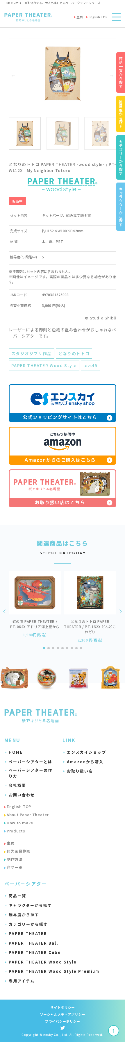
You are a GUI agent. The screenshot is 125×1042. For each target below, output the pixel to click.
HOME (16, 752)
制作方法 (15, 859)
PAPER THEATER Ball (33, 943)
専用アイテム (22, 981)
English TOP (19, 806)
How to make (20, 822)
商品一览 (15, 867)
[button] (13, 74)
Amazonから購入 (85, 761)
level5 (90, 365)
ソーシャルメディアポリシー (62, 1014)
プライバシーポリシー (62, 1021)
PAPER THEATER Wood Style (44, 365)
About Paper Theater (28, 814)
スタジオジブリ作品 (31, 353)
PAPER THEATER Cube (35, 952)
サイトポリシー (62, 1007)
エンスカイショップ (86, 752)
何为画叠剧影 (19, 851)
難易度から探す (24, 914)
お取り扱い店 (80, 771)
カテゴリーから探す (28, 924)
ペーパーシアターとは (30, 761)
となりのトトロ (74, 353)
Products (16, 831)
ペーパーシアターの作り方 (30, 773)
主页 (11, 843)
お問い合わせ (22, 795)
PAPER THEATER (28, 933)
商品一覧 (17, 895)
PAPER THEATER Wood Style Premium (54, 971)
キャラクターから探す (30, 905)
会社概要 (17, 785)
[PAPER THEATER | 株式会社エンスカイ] (28, 16)
